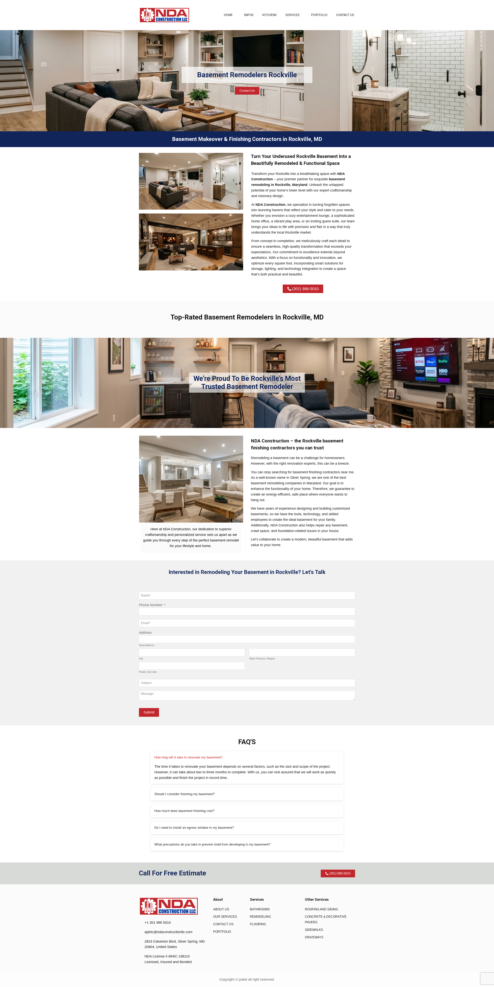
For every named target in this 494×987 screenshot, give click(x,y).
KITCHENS (269, 15)
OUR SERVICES (225, 916)
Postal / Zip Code (148, 672)
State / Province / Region (262, 658)
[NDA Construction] (164, 15)
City (141, 658)
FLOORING (258, 924)
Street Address (146, 645)
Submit (149, 712)
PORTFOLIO (319, 15)
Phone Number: (151, 605)
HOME (228, 15)
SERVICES (292, 15)
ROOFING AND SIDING (321, 909)
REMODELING (260, 916)
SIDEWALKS (314, 929)
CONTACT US (345, 15)
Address (145, 633)
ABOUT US (221, 909)
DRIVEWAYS (314, 937)
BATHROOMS (260, 909)
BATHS (249, 15)
